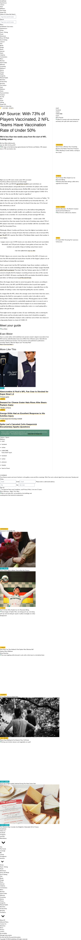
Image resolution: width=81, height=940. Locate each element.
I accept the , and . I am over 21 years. (22, 489)
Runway (2, 61)
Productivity (3, 81)
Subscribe (8, 14)
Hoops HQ (3, 12)
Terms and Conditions (14, 489)
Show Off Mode (4, 38)
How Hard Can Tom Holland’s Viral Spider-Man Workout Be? (17, 649)
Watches (2, 64)
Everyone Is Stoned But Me (7, 531)
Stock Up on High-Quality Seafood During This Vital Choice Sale (18, 783)
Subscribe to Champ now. (35, 433)
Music (1, 49)
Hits (1, 847)
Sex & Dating (3, 40)
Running (2, 83)
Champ (2, 854)
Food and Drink (4, 93)
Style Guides (3, 62)
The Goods (3, 10)
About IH (2, 920)
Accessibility (3, 933)
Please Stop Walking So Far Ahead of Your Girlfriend (14, 740)
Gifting (2, 102)
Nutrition (2, 79)
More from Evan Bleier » (7, 344)
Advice (2, 70)
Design (2, 47)
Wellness (2, 8)
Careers (2, 931)
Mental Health (4, 78)
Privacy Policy (27, 489)
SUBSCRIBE (5, 450)
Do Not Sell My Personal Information (10, 937)
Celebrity (2, 55)
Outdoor (2, 95)
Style (1, 7)
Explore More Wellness (6, 651)
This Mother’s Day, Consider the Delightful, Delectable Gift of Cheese (19, 827)
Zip (17, 485)
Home (1, 91)
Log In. (10, 452)
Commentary (3, 57)
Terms (1, 928)
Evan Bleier (5, 143)
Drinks (2, 30)
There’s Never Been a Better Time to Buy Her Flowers (15, 570)
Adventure (3, 36)
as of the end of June (24, 278)
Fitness (2, 72)
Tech (1, 98)
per (3, 235)
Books (1, 45)
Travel (1, 34)
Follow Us (3, 14)
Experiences (3, 3)
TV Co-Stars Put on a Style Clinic (9, 696)
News (1, 59)
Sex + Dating (4, 568)
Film (1, 43)
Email (17, 482)
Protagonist (3, 856)
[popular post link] (68, 131)
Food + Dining (4, 32)
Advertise (2, 926)
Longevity (2, 76)
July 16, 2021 (31, 250)
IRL (1, 852)
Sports (11, 108)
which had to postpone (7, 270)
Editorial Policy (4, 922)
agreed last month (22, 184)
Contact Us (3, 924)
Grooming (3, 66)
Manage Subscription (6, 935)
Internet (2, 51)
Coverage (2, 851)
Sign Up (2, 487)
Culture (2, 5)
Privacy (2, 929)
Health (2, 74)
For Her (2, 97)
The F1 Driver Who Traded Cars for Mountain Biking (14, 610)
